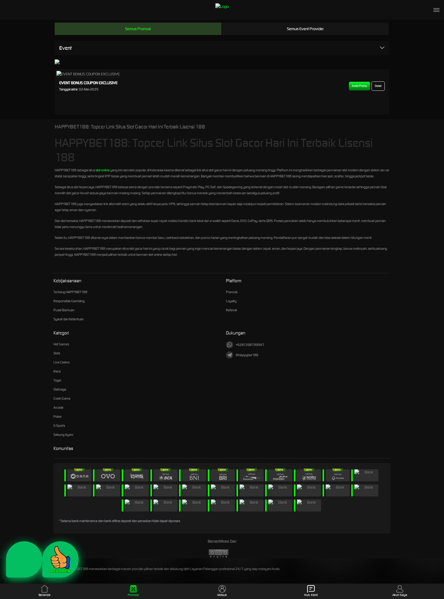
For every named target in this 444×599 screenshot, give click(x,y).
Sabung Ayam (63, 435)
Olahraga (59, 389)
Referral (231, 310)
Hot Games (61, 344)
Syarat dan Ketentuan (68, 319)
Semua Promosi (138, 28)
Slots (56, 353)
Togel (57, 380)
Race (57, 371)
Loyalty (231, 301)
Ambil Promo (359, 86)
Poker (57, 416)
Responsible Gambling (69, 301)
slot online (103, 170)
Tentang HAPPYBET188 (70, 292)
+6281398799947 (250, 345)
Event (65, 48)
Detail (378, 86)
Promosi (231, 292)
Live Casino (61, 362)
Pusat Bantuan (63, 310)
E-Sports (59, 425)
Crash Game (61, 398)
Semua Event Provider (305, 28)
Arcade (58, 407)
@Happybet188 (247, 355)
